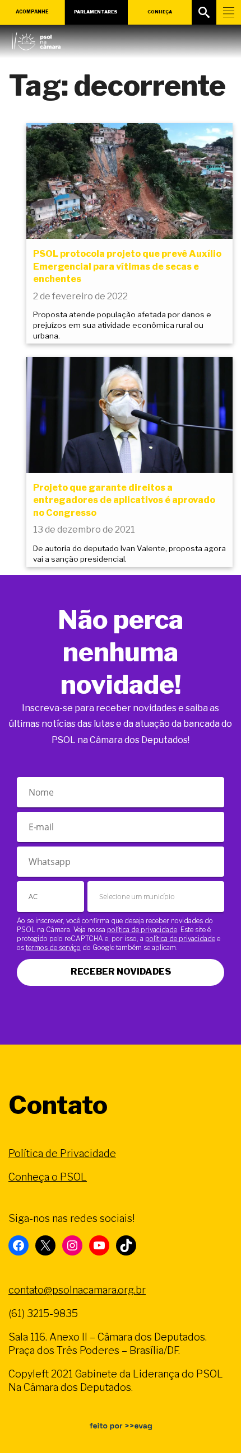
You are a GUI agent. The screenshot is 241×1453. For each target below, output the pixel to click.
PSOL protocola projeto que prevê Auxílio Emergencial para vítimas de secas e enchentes (127, 266)
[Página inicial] (36, 39)
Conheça (159, 12)
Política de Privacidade (62, 1153)
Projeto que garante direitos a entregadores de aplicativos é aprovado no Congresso (124, 500)
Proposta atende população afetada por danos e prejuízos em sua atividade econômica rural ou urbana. (122, 325)
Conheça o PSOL (47, 1177)
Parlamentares (96, 12)
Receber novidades (121, 971)
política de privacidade (142, 929)
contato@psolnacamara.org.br (77, 1290)
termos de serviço (53, 947)
